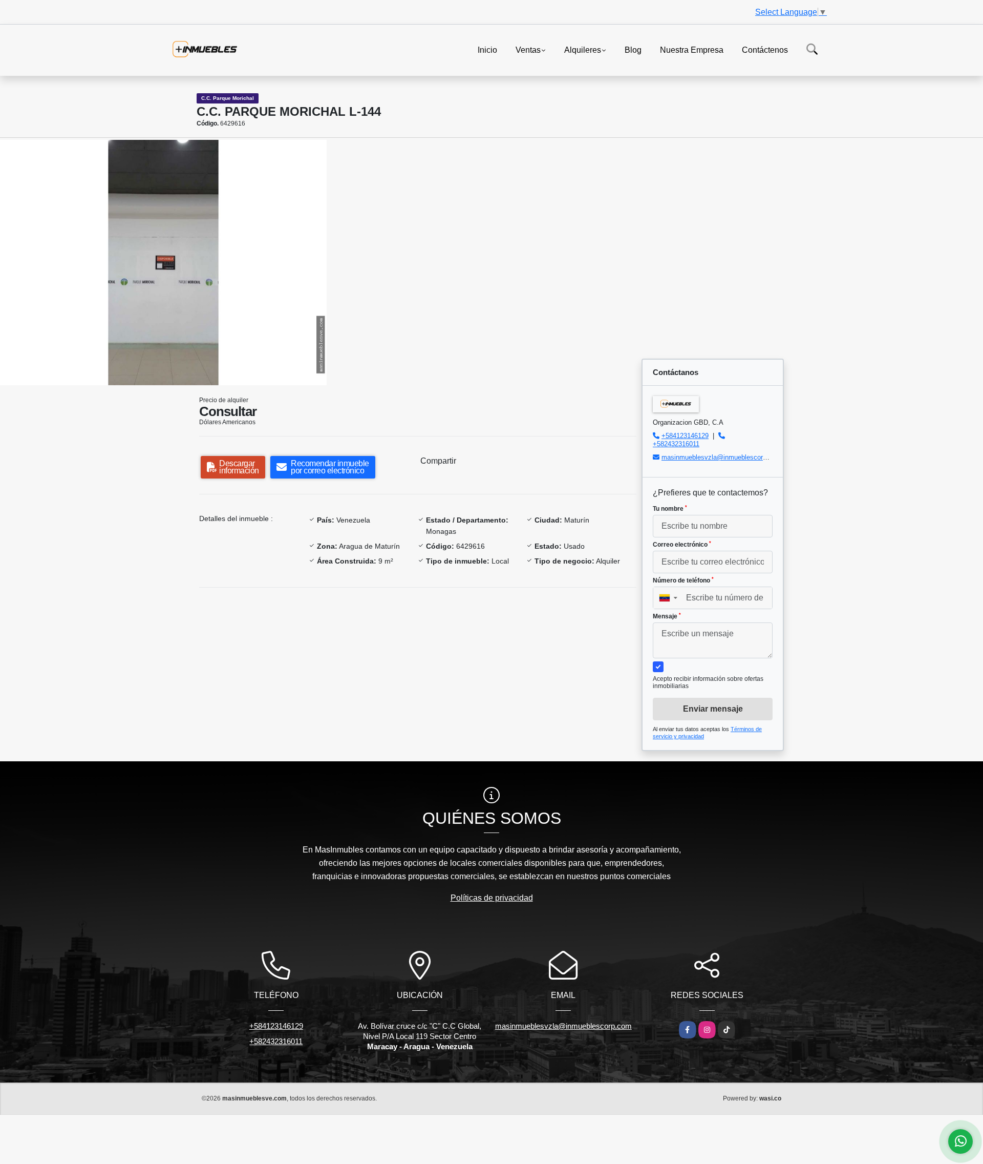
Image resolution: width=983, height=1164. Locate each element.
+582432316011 (676, 444)
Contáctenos (765, 49)
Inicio (487, 49)
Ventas (528, 49)
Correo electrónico (682, 545)
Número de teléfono (683, 580)
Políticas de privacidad (492, 897)
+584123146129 (685, 436)
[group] (163, 262)
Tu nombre (670, 509)
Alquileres (582, 49)
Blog (633, 49)
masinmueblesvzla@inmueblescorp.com (721, 457)
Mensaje (667, 616)
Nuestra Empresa (691, 49)
